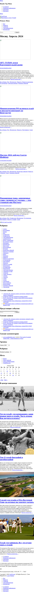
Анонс (5, 229)
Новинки (5, 256)
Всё (4, 24)
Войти (5, 358)
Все (8, 82)
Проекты (5, 263)
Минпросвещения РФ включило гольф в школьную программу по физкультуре (17, 110)
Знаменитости (7, 239)
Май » (6, 380)
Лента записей (7, 360)
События (5, 26)
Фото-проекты (7, 282)
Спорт (31, 130)
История (5, 248)
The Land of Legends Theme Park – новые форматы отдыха (17, 337)
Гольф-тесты (6, 236)
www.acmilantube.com (9, 337)
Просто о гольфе (11, 219)
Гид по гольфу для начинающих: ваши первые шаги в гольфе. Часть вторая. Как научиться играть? (16, 416)
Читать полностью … (16, 79)
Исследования (7, 247)
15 (1, 373)
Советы (5, 275)
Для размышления (8, 28)
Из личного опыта (8, 241)
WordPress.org (7, 363)
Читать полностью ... (15, 427)
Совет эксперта (7, 274)
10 (7, 371)
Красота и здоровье (8, 251)
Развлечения (6, 268)
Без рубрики (3, 82)
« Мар (1, 380)
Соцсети (5, 277)
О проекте (6, 6)
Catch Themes (10, 575)
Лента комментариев (8, 361)
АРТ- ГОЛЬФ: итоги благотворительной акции (11, 64)
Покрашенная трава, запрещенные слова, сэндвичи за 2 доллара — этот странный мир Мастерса (15, 200)
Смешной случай (7, 271)
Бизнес (5, 231)
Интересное (6, 29)
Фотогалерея (6, 284)
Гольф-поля (13, 218)
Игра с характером (8, 240)
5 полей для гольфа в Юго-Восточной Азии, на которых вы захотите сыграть (17, 501)
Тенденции (6, 281)
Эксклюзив (6, 287)
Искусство (6, 246)
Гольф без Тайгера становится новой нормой (15, 296)
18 (10, 373)
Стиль (4, 280)
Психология (6, 265)
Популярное (25, 130)
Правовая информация (9, 8)
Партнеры (6, 9)
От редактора (3, 83)
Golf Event (12, 574)
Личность (5, 253)
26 (13, 375)
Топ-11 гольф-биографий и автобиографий (11, 458)
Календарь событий (22, 171)
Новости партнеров (27, 82)
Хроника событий (23, 83)
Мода (4, 254)
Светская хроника (13, 83)
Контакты (5, 11)
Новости (5, 25)
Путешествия (6, 267)
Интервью (6, 243)
